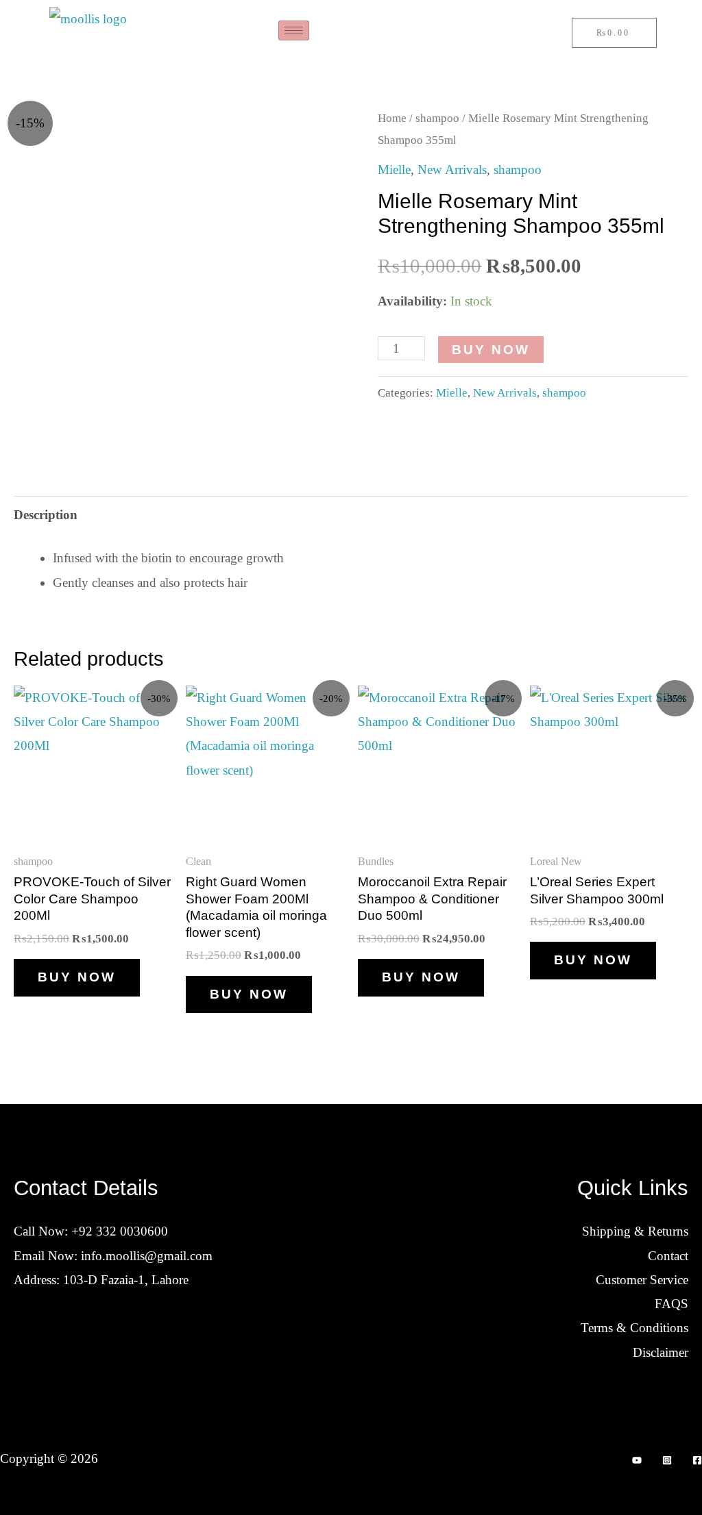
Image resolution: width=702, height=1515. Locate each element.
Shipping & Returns (635, 1231)
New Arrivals (452, 169)
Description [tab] (45, 515)
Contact (668, 1256)
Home (392, 118)
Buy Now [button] (77, 977)
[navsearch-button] (480, 34)
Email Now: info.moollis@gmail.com (113, 1256)
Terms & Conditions (634, 1327)
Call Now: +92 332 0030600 (91, 1231)
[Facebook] (697, 1460)
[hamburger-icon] (293, 30)
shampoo (437, 118)
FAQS (671, 1304)
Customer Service (642, 1280)
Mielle (394, 169)
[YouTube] (637, 1460)
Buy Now (491, 349)
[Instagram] (667, 1460)
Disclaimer (660, 1352)
